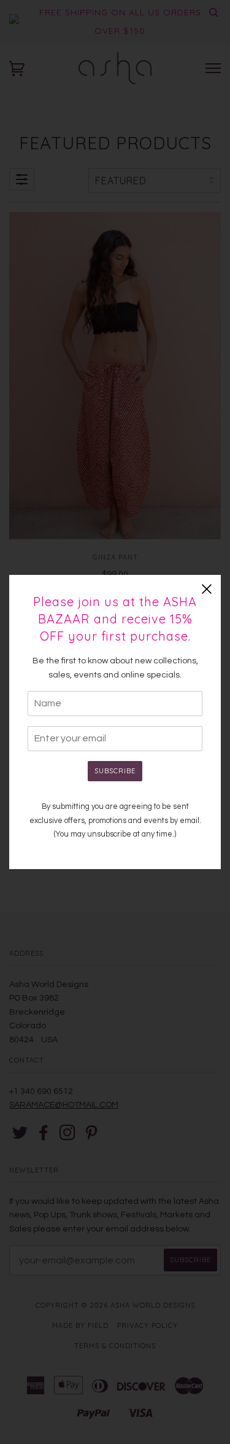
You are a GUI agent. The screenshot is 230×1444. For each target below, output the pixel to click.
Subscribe (115, 771)
